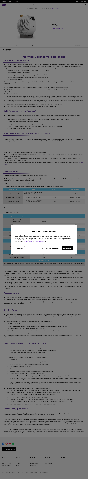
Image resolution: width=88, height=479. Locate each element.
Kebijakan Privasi (39, 241)
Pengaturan (20, 248)
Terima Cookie (67, 248)
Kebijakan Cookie (28, 241)
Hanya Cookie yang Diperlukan (50, 248)
